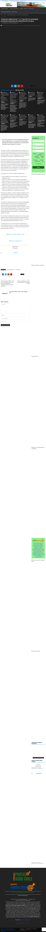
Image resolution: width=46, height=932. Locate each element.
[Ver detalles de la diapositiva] (15, 257)
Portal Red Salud (28, 928)
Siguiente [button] (28, 257)
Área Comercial (31, 8)
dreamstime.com (40, 768)
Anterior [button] (2, 257)
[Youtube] (44, 1)
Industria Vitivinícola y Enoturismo (41, 121)
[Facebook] (38, 1)
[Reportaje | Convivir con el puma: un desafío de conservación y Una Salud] (32, 94)
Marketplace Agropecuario (6, 11)
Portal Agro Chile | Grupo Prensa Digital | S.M (10, 22)
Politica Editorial (10, 929)
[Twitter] (43, 1)
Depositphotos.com (41, 863)
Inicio (2, 14)
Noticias (5, 16)
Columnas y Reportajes (14, 8)
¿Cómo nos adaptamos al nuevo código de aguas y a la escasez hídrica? (23, 282)
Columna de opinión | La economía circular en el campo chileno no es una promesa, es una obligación (23, 123)
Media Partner (14, 11)
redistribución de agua (10, 269)
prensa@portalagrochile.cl (26, 919)
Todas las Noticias (4, 8)
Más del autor (19, 90)
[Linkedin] (41, 1)
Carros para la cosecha (38, 543)
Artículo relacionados (7, 90)
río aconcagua (17, 269)
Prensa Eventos (22, 930)
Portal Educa (34, 928)
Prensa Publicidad (16, 892)
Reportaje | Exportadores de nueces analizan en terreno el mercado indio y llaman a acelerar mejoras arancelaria (32, 126)
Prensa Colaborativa (25, 892)
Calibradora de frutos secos (38, 553)
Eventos (25, 8)
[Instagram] (40, 1)
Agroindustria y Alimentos (40, 98)
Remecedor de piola (36, 554)
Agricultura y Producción (3, 102)
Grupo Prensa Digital (5, 928)
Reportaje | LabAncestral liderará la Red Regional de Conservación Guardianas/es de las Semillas (41, 102)
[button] (43, 10)
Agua (2, 16)
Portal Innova (22, 928)
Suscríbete (21, 8)
